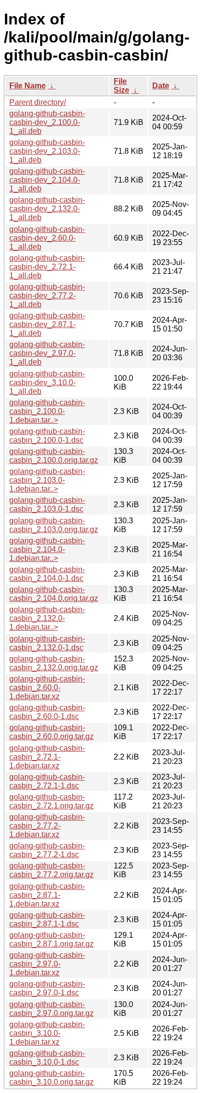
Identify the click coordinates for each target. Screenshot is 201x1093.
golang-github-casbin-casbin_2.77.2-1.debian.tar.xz (47, 826)
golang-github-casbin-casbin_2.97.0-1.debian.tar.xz (47, 964)
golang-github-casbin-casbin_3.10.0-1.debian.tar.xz (47, 1033)
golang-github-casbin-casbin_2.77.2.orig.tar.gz (51, 870)
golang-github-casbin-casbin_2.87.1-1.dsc (47, 919)
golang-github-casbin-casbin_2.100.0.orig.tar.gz (53, 455)
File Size (121, 85)
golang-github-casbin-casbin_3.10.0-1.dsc (47, 1057)
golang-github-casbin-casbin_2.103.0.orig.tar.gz (53, 525)
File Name (27, 86)
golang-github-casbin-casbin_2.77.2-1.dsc (47, 850)
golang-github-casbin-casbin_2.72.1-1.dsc (47, 781)
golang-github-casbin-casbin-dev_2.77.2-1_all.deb (47, 296)
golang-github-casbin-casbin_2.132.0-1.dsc (47, 643)
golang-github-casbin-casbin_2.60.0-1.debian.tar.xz (47, 688)
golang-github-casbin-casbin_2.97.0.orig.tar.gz (51, 1008)
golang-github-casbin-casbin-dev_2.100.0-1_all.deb (47, 122)
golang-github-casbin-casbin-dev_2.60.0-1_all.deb (47, 238)
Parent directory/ (37, 102)
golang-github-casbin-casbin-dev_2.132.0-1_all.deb (47, 209)
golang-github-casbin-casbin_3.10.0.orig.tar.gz (51, 1077)
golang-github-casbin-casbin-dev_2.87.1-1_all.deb (47, 324)
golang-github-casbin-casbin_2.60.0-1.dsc (47, 712)
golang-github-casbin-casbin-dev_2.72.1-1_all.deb (47, 267)
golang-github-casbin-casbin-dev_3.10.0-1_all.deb (47, 382)
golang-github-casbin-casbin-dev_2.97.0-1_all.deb (47, 353)
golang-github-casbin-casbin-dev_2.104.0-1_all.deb (47, 180)
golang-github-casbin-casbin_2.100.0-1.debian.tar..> (47, 411)
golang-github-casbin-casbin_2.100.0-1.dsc (47, 435)
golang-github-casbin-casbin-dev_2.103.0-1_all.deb (47, 151)
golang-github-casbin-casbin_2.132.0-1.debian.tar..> (47, 618)
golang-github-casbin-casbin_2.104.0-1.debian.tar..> (47, 549)
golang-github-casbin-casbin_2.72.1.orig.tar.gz (51, 801)
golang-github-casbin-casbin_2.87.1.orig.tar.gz (51, 939)
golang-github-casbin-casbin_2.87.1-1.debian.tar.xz (47, 895)
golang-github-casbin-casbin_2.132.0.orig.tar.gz (53, 663)
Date (160, 86)
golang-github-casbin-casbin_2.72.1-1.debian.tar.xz (47, 757)
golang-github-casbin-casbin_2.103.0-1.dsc (47, 504)
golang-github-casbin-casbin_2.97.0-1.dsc (47, 988)
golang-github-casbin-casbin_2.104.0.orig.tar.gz (53, 593)
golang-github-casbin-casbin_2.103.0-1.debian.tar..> (47, 480)
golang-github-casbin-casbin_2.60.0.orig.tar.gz (51, 732)
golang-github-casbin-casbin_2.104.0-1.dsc (47, 573)
